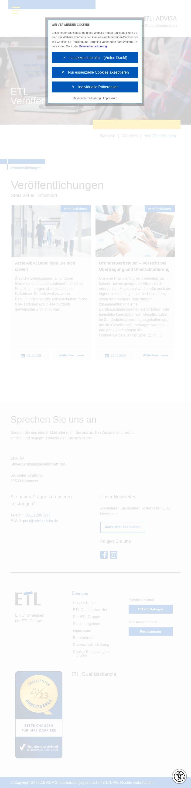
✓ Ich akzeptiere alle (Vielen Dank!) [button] (95, 58)
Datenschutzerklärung (93, 46)
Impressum (110, 98)
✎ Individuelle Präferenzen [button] (95, 87)
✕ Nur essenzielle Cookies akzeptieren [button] (95, 72)
